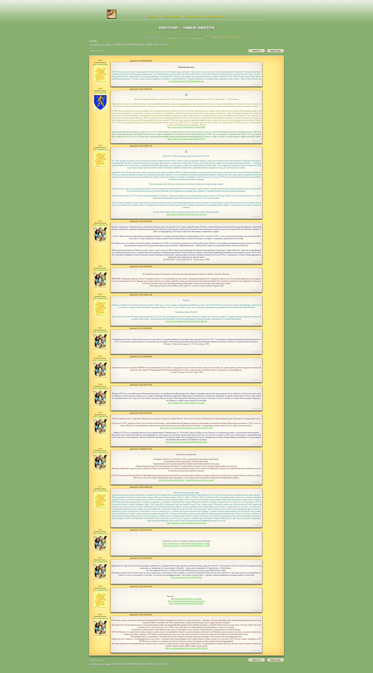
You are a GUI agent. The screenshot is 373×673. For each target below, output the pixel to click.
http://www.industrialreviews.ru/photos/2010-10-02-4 (186, 648)
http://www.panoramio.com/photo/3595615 (186, 603)
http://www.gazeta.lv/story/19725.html (186, 577)
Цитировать (257, 84)
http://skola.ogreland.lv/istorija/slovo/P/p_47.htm (186, 214)
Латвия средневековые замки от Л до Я (140, 44)
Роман (100, 88)
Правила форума (193, 16)
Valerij (100, 60)
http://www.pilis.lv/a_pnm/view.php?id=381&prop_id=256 (186, 543)
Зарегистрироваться (215, 16)
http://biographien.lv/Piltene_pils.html (186, 599)
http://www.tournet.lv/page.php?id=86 (190, 596)
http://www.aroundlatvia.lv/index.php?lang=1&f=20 (186, 321)
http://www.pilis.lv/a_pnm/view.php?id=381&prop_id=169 (186, 545)
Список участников (171, 16)
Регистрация (235, 37)
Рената (100, 220)
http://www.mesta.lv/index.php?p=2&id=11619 (186, 139)
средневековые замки (100, 44)
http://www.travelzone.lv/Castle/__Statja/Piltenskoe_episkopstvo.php (186, 480)
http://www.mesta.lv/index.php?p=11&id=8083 (186, 127)
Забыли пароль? (219, 37)
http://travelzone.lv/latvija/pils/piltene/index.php (186, 523)
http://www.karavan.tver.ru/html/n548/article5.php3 (186, 442)
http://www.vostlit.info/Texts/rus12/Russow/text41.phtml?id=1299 (186, 428)
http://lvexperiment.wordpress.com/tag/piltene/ (186, 601)
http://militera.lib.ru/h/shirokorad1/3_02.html (186, 403)
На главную (152, 16)
